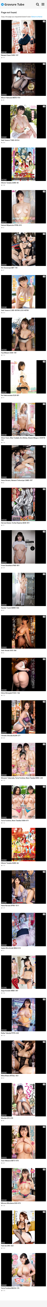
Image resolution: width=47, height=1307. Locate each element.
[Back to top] (43, 1302)
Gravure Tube (14, 4)
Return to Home (36, 17)
